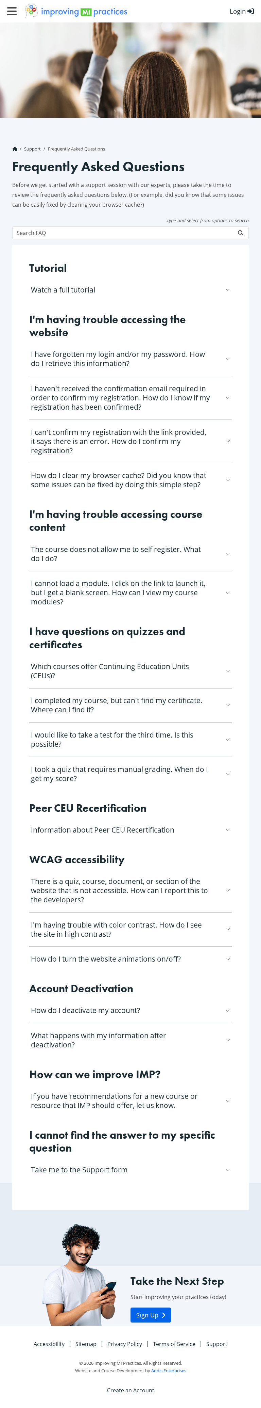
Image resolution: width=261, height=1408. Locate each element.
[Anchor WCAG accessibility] (130, 861)
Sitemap (86, 1344)
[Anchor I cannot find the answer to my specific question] (228, 1136)
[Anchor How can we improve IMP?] (166, 1076)
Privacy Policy (124, 1344)
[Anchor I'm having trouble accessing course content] (228, 516)
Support (32, 149)
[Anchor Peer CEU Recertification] (152, 809)
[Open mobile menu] (12, 11)
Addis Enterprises (168, 1370)
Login (238, 11)
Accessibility (49, 1344)
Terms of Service (174, 1344)
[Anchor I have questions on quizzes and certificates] (228, 633)
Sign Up (148, 1315)
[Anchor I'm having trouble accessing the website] (228, 321)
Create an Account (130, 1390)
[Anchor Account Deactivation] (139, 990)
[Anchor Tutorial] (72, 269)
